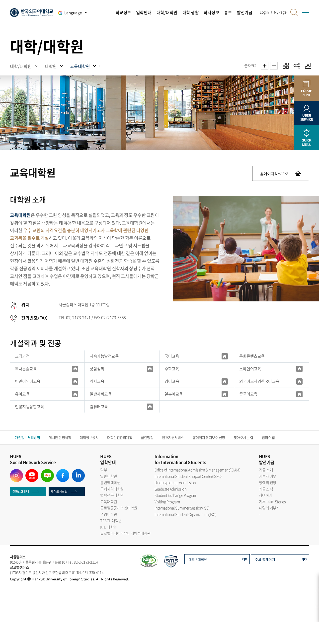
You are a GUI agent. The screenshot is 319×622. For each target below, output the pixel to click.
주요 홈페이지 (265, 559)
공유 (297, 66)
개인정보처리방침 (27, 437)
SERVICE (306, 117)
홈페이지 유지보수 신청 (209, 437)
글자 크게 (264, 65)
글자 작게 (274, 65)
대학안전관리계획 (119, 437)
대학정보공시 (89, 437)
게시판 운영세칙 (60, 437)
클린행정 (147, 437)
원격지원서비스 (173, 437)
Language (73, 12)
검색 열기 (294, 12)
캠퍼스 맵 (268, 437)
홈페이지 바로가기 (275, 173)
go (244, 558)
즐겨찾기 (285, 66)
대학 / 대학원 (197, 559)
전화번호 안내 (20, 491)
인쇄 (307, 66)
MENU (307, 142)
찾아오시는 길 (243, 437)
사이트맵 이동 (305, 12)
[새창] (224, 356)
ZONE (306, 93)
